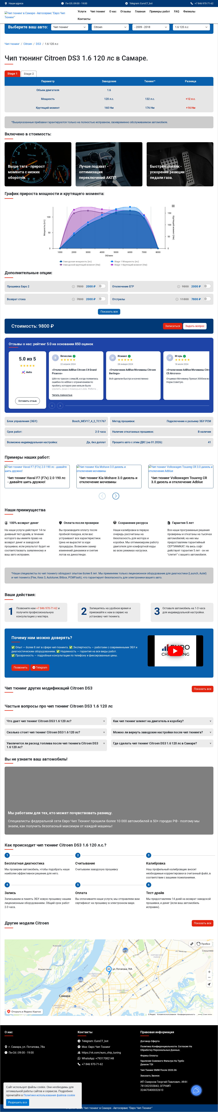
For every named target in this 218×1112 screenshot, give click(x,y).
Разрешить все (17, 1102)
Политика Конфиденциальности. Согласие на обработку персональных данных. (166, 1048)
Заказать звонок (150, 1075)
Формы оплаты (149, 1055)
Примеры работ (160, 11)
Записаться (172, 326)
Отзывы (125, 11)
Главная (140, 11)
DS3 (38, 44)
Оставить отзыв (27, 401)
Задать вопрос (194, 326)
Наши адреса (16, 3)
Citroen (28, 44)
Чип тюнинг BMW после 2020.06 (158, 1070)
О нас (112, 11)
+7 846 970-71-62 (46, 608)
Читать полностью (62, 395)
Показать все (109, 311)
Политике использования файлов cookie (49, 1095)
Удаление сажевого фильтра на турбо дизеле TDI (162, 1063)
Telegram (41, 667)
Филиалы (189, 11)
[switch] (102, 286)
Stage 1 (12, 73)
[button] (115, 496)
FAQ (176, 11)
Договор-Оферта (150, 1041)
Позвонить (20, 667)
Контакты (84, 19)
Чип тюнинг (97, 11)
